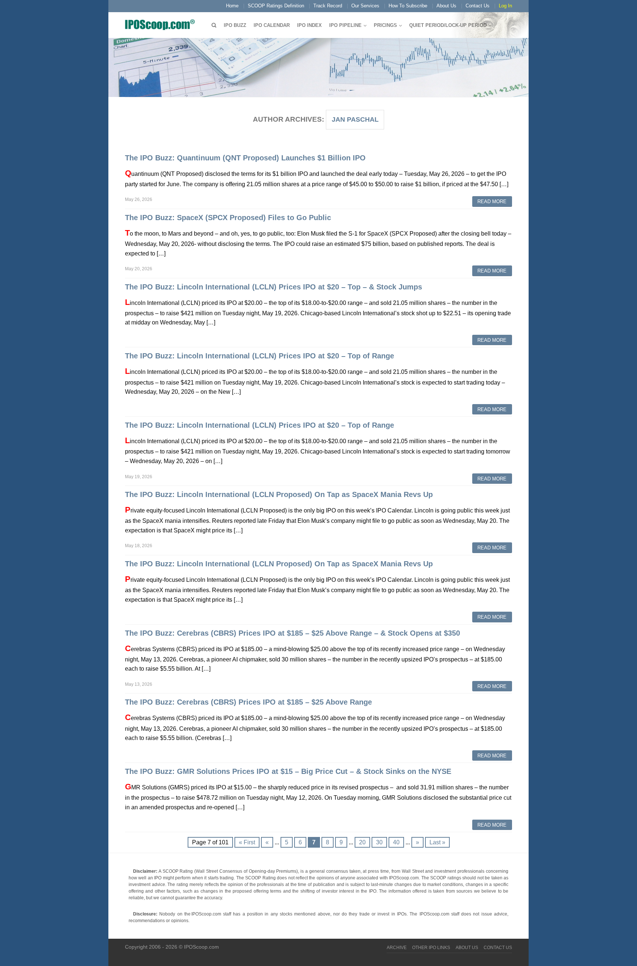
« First (247, 842)
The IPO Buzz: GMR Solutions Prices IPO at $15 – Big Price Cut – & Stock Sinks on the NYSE (288, 771)
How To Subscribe (408, 5)
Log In (505, 5)
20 (362, 842)
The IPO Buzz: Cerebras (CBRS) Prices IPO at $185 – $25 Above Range (248, 702)
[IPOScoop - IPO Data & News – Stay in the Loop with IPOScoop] (162, 24)
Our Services (365, 5)
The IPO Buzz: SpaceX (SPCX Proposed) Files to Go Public (228, 217)
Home (232, 5)
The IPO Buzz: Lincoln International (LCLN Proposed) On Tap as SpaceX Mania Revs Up (279, 494)
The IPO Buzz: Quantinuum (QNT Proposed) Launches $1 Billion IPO (245, 158)
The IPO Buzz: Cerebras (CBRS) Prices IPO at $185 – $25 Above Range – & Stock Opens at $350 (292, 633)
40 (396, 842)
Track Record (327, 5)
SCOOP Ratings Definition (276, 5)
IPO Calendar (272, 25)
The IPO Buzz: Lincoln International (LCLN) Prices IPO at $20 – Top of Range (259, 356)
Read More (492, 201)
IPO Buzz (235, 25)
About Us (446, 5)
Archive (397, 947)
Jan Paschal (355, 119)
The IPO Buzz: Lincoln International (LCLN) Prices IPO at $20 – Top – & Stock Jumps (273, 287)
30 (379, 842)
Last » (437, 842)
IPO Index (309, 25)
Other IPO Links (431, 947)
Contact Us (478, 5)
